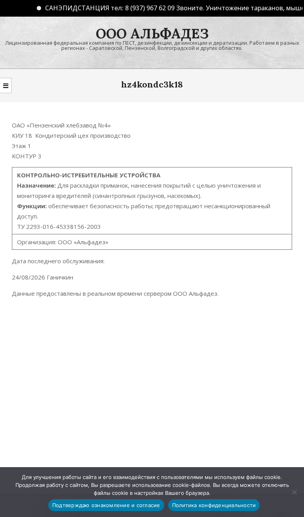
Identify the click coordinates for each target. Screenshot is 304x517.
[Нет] (294, 492)
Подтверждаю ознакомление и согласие (106, 505)
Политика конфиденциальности (214, 505)
